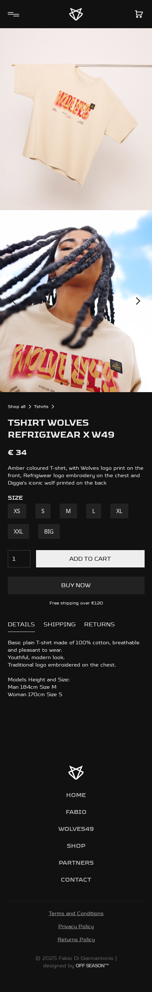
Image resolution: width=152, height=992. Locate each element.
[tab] (21, 624)
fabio (76, 812)
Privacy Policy (76, 926)
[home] (76, 14)
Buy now (76, 585)
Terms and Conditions (76, 913)
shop (76, 846)
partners (76, 863)
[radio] (17, 511)
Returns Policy (76, 939)
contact (76, 880)
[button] (12, 14)
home (76, 795)
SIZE (15, 498)
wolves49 (76, 829)
